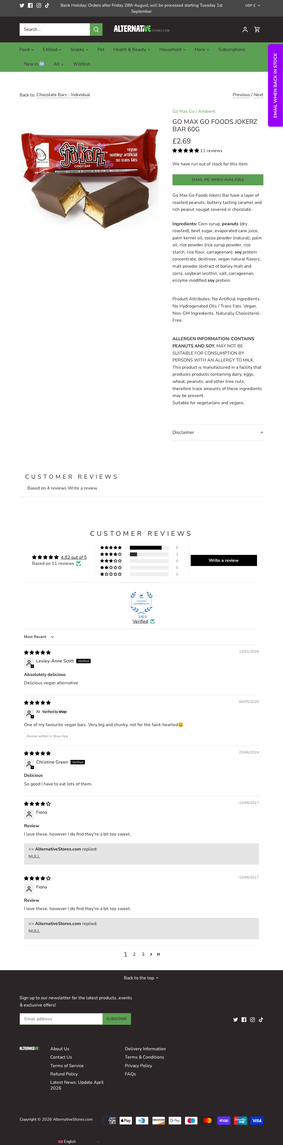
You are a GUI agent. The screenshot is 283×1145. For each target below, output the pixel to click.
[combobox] (55, 29)
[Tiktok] (47, 5)
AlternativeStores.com (73, 1119)
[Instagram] (38, 5)
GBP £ (250, 5)
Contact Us (61, 1057)
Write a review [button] (224, 560)
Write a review (82, 488)
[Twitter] (22, 5)
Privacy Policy (138, 1066)
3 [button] (143, 954)
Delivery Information (145, 1049)
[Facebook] (30, 5)
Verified (140, 621)
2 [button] (134, 954)
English (69, 1141)
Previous (241, 95)
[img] (37, 653)
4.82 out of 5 (74, 557)
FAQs (130, 1074)
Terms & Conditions (144, 1057)
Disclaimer (183, 432)
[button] (186, 151)
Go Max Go (183, 111)
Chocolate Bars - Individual (63, 95)
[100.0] (141, 603)
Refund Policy (64, 1074)
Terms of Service (67, 1066)
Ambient (207, 111)
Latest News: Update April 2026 (77, 1085)
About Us (59, 1049)
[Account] (245, 29)
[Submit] (96, 29)
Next (258, 95)
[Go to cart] (257, 29)
